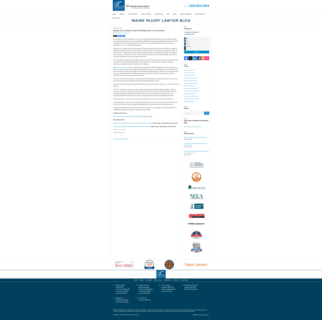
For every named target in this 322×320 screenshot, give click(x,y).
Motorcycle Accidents (191, 88)
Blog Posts (185, 280)
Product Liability (189, 93)
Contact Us (176, 280)
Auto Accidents (122, 129)
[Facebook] (186, 58)
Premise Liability (189, 85)
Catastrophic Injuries (190, 78)
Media (175, 14)
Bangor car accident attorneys (124, 67)
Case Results (158, 14)
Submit (197, 52)
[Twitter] (190, 58)
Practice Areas (146, 14)
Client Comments (185, 14)
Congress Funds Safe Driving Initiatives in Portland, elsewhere (131, 126)
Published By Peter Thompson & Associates (196, 6)
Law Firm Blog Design (201, 315)
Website (121, 14)
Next (127, 139)
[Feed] (203, 58)
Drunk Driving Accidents (191, 91)
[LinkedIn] (194, 58)
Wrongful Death (189, 75)
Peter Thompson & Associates (131, 314)
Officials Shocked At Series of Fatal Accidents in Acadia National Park (196, 152)
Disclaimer (149, 280)
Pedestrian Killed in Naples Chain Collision (195, 137)
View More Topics (189, 101)
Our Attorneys (133, 14)
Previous (116, 139)
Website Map (167, 280)
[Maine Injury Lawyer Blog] (161, 20)
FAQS (168, 14)
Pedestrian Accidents (191, 83)
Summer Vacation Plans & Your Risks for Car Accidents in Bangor (132, 123)
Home (114, 14)
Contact (116, 18)
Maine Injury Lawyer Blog (131, 5)
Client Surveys (200, 14)
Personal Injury (189, 72)
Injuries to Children (190, 80)
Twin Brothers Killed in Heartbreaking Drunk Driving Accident (195, 144)
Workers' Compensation (191, 98)
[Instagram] (207, 58)
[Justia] (199, 58)
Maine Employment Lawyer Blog (192, 126)
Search (206, 113)
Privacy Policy (158, 280)
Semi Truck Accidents (191, 96)
